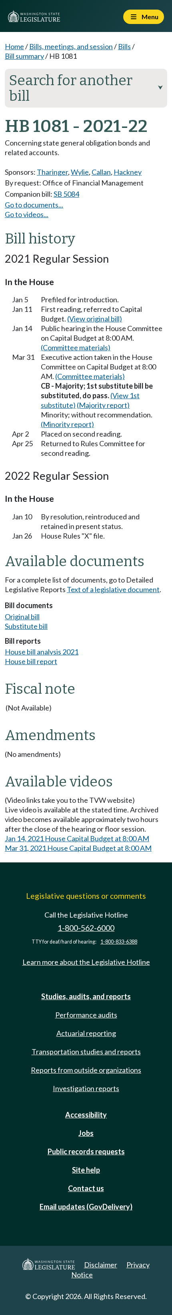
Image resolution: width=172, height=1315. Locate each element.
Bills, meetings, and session (71, 46)
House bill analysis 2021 (41, 651)
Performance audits (86, 1014)
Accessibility (86, 1114)
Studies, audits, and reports (86, 996)
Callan (101, 172)
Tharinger (52, 172)
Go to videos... (26, 214)
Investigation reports (86, 1088)
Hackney (128, 172)
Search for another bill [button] (86, 88)
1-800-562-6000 (86, 927)
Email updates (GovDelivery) (86, 1206)
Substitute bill (26, 626)
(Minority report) (67, 424)
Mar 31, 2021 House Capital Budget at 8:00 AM (78, 848)
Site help (86, 1169)
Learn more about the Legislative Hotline (86, 962)
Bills (124, 46)
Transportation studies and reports (86, 1051)
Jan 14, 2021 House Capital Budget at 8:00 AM (77, 838)
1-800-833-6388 (118, 942)
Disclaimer (100, 1264)
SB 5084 (66, 194)
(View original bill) (94, 318)
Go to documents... (34, 204)
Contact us (86, 1188)
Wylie (80, 172)
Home (14, 46)
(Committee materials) (75, 347)
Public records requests (86, 1151)
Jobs (86, 1133)
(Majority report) (103, 405)
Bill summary (24, 56)
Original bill (22, 616)
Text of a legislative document (113, 589)
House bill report (31, 661)
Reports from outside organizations (86, 1070)
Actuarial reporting (86, 1033)
